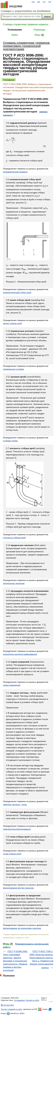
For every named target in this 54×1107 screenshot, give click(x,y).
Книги (15, 35)
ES (44, 2)
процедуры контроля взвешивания (20, 654)
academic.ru (11, 4)
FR (49, 2)
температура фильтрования (17, 829)
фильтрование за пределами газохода (22, 928)
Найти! (47, 16)
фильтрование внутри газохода (18, 888)
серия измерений (11, 685)
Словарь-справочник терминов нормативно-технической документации (27, 24)
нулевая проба (10, 441)
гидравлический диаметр (15, 172)
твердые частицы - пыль (15, 804)
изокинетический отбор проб (17, 292)
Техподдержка (19, 1000)
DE (38, 2)
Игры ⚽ (39, 35)
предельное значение (14, 583)
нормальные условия (13, 369)
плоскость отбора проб (14, 537)
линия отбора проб (12, 323)
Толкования (15, 29)
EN (33, 2)
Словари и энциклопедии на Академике (26, 11)
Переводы (39, 29)
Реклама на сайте (32, 1000)
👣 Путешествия (7, 1005)
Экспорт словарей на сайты (11, 1009)
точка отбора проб (12, 854)
